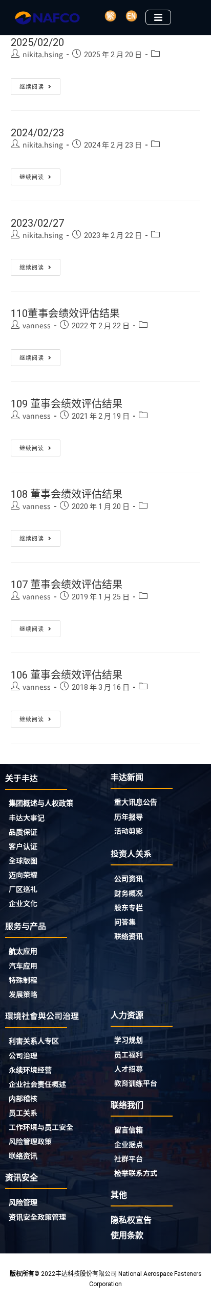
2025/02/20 (37, 42)
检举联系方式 (135, 1173)
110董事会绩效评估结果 (65, 313)
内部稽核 (23, 1098)
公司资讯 (128, 879)
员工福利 (128, 1054)
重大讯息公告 (135, 802)
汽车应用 (23, 965)
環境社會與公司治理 (42, 1015)
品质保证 (23, 832)
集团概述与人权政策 (41, 803)
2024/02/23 (37, 133)
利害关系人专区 (34, 1041)
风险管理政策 (30, 1141)
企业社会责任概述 (37, 1084)
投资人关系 (131, 853)
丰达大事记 (27, 817)
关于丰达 (21, 777)
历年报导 (128, 816)
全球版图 (23, 860)
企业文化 (23, 903)
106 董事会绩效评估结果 (66, 675)
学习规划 (128, 1040)
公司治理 (23, 1055)
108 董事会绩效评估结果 (66, 494)
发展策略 (23, 994)
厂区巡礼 (23, 889)
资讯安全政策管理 (37, 1217)
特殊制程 (23, 980)
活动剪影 (128, 831)
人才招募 (128, 1069)
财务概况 (128, 893)
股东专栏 (128, 907)
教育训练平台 (135, 1083)
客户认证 (23, 846)
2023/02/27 (37, 223)
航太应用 (23, 951)
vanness (37, 325)
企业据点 (128, 1144)
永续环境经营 (30, 1070)
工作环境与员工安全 (41, 1127)
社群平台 (128, 1158)
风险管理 (23, 1202)
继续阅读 (39, 84)
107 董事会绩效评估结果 (66, 584)
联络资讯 (128, 936)
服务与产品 (25, 926)
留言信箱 (128, 1130)
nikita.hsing (43, 54)
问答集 (125, 921)
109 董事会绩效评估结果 (66, 404)
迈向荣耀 (23, 874)
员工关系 (23, 1112)
